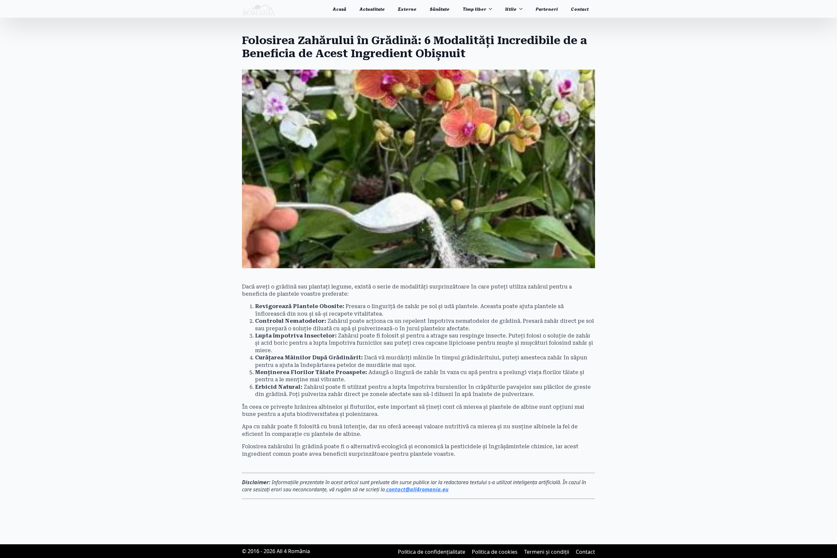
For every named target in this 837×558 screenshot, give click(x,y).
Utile (511, 8)
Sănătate (440, 8)
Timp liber (474, 8)
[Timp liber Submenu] (492, 9)
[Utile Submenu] (523, 9)
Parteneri (547, 8)
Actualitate (372, 8)
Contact (580, 8)
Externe (407, 8)
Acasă (339, 8)
